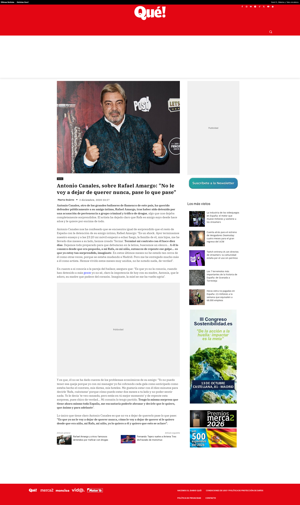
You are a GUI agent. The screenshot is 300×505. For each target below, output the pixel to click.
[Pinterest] (97, 456)
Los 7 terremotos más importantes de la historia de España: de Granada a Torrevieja (222, 276)
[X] (264, 7)
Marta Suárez (66, 200)
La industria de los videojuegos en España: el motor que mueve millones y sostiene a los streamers (223, 217)
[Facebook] (242, 7)
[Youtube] (268, 7)
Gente (60, 179)
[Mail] (251, 7)
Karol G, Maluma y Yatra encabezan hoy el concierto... (258, 2)
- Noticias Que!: (22, 2)
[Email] (125, 456)
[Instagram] (246, 7)
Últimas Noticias (7, 2)
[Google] (272, 7)
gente (87, 273)
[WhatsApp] (104, 456)
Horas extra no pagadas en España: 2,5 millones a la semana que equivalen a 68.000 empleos (221, 295)
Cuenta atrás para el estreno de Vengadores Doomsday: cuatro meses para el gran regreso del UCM (222, 237)
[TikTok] (259, 7)
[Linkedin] (118, 456)
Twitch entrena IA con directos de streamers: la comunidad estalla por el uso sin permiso (223, 254)
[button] (270, 32)
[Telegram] (255, 7)
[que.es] (150, 13)
